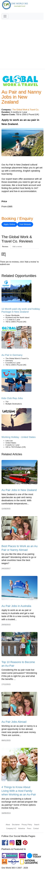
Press (29, 828)
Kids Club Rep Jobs (12, 398)
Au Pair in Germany (12, 355)
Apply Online (9, 224)
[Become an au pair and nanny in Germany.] (17, 338)
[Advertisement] (22, 43)
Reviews (5, 246)
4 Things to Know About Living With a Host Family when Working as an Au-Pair (19, 791)
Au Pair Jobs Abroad (14, 721)
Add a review (17, 246)
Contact (36, 828)
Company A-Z (11, 828)
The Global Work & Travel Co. (25, 110)
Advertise (21, 828)
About (8, 825)
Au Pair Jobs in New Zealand (19, 490)
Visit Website (25, 224)
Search (36, 825)
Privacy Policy (27, 825)
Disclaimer (16, 825)
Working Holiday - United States (19, 437)
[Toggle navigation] (5, 16)
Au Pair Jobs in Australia (16, 606)
